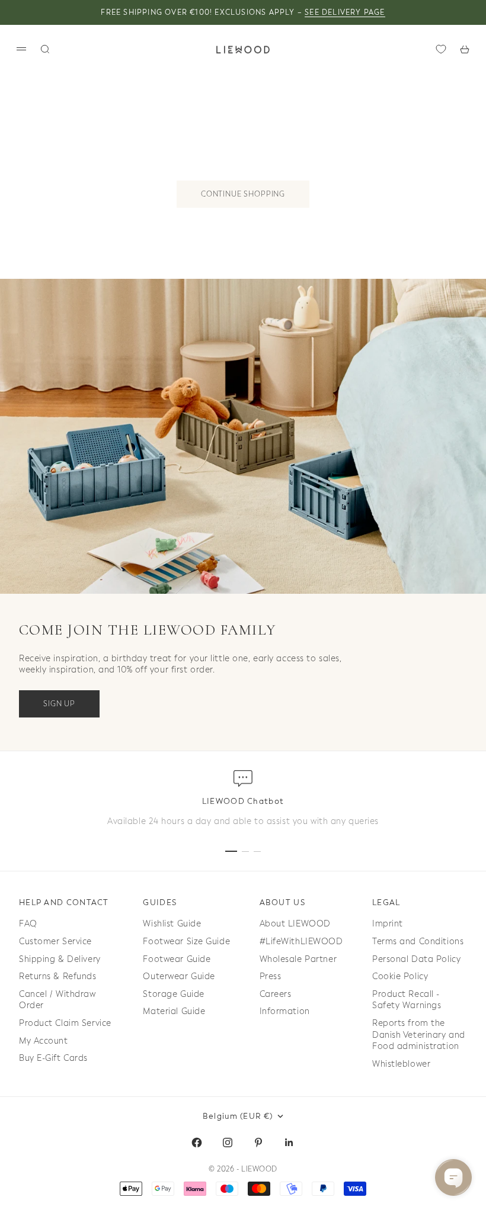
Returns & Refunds (58, 976)
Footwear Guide (176, 959)
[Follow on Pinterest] (258, 1142)
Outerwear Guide (179, 976)
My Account (43, 1041)
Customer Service (55, 941)
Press (271, 976)
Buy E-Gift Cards (53, 1058)
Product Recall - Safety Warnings (406, 1000)
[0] (441, 49)
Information (285, 1011)
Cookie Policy (400, 976)
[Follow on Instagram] (228, 1142)
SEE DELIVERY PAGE (345, 12)
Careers (276, 994)
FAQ (28, 923)
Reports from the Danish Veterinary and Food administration (418, 1035)
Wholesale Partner (298, 959)
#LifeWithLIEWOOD (301, 941)
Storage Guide (173, 994)
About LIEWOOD (295, 923)
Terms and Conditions (417, 941)
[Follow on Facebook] (197, 1142)
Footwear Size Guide (186, 941)
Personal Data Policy (416, 959)
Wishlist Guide (172, 923)
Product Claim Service (65, 1023)
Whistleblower (401, 1064)
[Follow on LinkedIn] (289, 1142)
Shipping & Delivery (60, 959)
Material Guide (174, 1011)
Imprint (387, 923)
